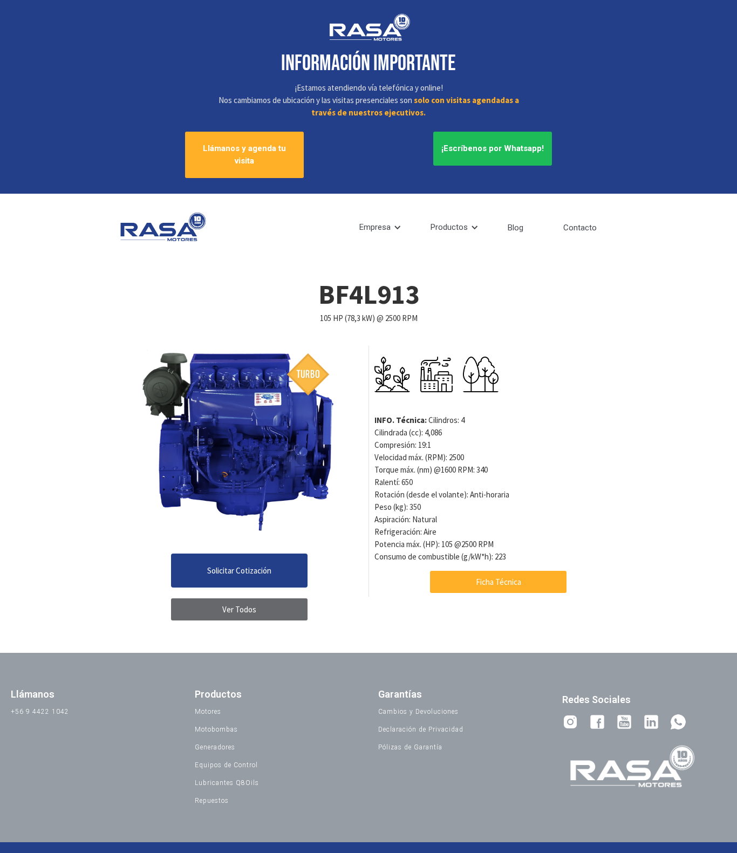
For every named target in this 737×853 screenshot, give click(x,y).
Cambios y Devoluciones (418, 711)
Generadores (215, 747)
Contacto (580, 228)
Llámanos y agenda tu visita (244, 155)
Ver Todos (239, 609)
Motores (208, 711)
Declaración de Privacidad (420, 729)
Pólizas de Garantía (410, 747)
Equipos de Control (226, 765)
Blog (515, 228)
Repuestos (212, 800)
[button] (380, 227)
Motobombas (216, 729)
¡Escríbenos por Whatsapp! (492, 148)
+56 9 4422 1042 (40, 711)
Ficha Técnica (498, 582)
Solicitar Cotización (239, 570)
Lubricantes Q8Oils (227, 783)
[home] (162, 227)
